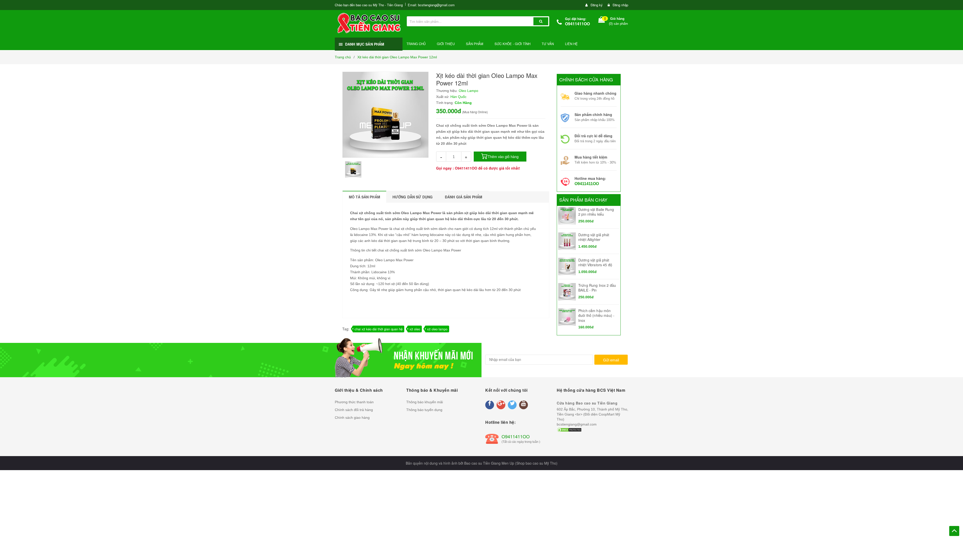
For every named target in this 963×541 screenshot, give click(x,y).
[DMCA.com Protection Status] (569, 429)
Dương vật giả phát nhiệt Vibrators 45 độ (595, 262)
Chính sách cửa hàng (586, 79)
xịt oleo (415, 329)
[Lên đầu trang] (954, 531)
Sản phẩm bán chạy (583, 199)
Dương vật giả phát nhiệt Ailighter (593, 237)
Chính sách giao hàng (352, 418)
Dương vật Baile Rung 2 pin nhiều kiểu (596, 212)
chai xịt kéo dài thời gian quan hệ (379, 329)
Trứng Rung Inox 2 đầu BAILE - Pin (597, 288)
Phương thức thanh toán (354, 402)
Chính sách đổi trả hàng (354, 410)
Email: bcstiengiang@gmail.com (431, 5)
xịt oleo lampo (437, 329)
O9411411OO (577, 24)
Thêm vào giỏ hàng (503, 156)
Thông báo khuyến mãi (424, 402)
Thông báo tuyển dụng (424, 410)
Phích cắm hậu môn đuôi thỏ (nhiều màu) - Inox (596, 315)
